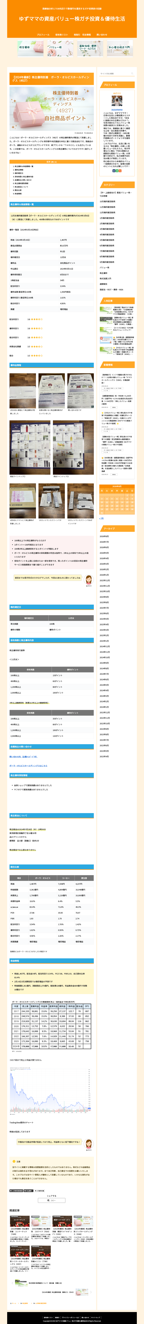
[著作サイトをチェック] (114, 170)
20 (117, 505)
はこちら (28, 765)
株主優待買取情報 (21, 183)
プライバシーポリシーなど (70, 1317)
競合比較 (18, 190)
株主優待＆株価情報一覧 (24, 166)
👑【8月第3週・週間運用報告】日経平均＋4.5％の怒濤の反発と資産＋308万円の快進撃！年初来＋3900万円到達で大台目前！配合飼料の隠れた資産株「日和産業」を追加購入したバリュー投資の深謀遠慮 (117, 464)
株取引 (57, 1317)
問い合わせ (85, 1317)
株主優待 (29, 1191)
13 (117, 502)
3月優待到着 (40, 1191)
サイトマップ (95, 1317)
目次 (48, 161)
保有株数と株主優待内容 (24, 176)
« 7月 (101, 518)
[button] (51, 1200)
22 (127, 505)
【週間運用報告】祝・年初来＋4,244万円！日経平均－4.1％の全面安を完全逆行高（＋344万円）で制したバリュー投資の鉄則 (117, 400)
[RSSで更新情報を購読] (120, 170)
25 (107, 509)
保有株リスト (48, 1317)
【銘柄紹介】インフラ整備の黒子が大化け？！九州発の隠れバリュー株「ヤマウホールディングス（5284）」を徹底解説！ (117, 378)
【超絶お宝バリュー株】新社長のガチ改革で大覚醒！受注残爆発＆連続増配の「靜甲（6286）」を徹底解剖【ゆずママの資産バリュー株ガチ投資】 (117, 440)
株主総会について (21, 186)
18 (107, 505)
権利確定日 (19, 173)
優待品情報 (19, 169)
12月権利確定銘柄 (17, 1191)
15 (127, 502)
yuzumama (117, 109)
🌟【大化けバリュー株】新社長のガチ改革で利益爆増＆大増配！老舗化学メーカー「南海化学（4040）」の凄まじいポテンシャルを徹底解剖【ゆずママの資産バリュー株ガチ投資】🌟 (117, 418)
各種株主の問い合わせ (23, 180)
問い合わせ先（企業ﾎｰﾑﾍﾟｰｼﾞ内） (23, 756)
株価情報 (18, 193)
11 (107, 502)
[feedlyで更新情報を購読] (117, 170)
